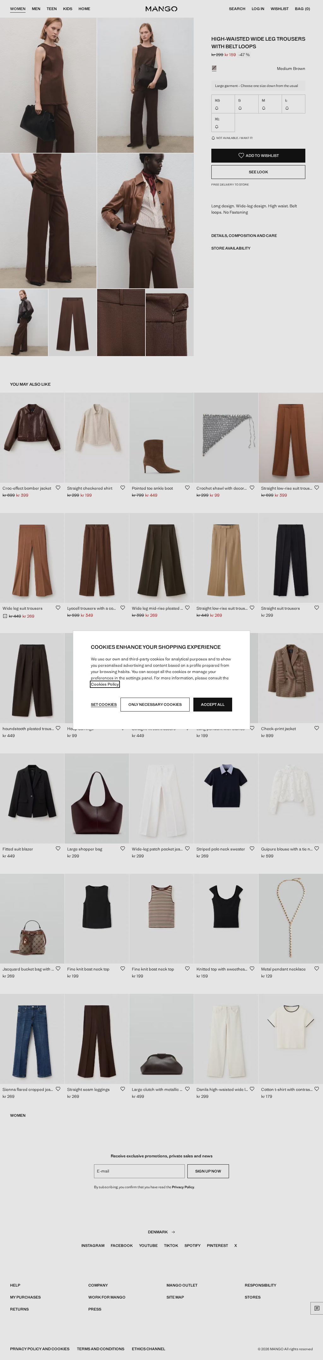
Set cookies (104, 704)
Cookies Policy (105, 684)
